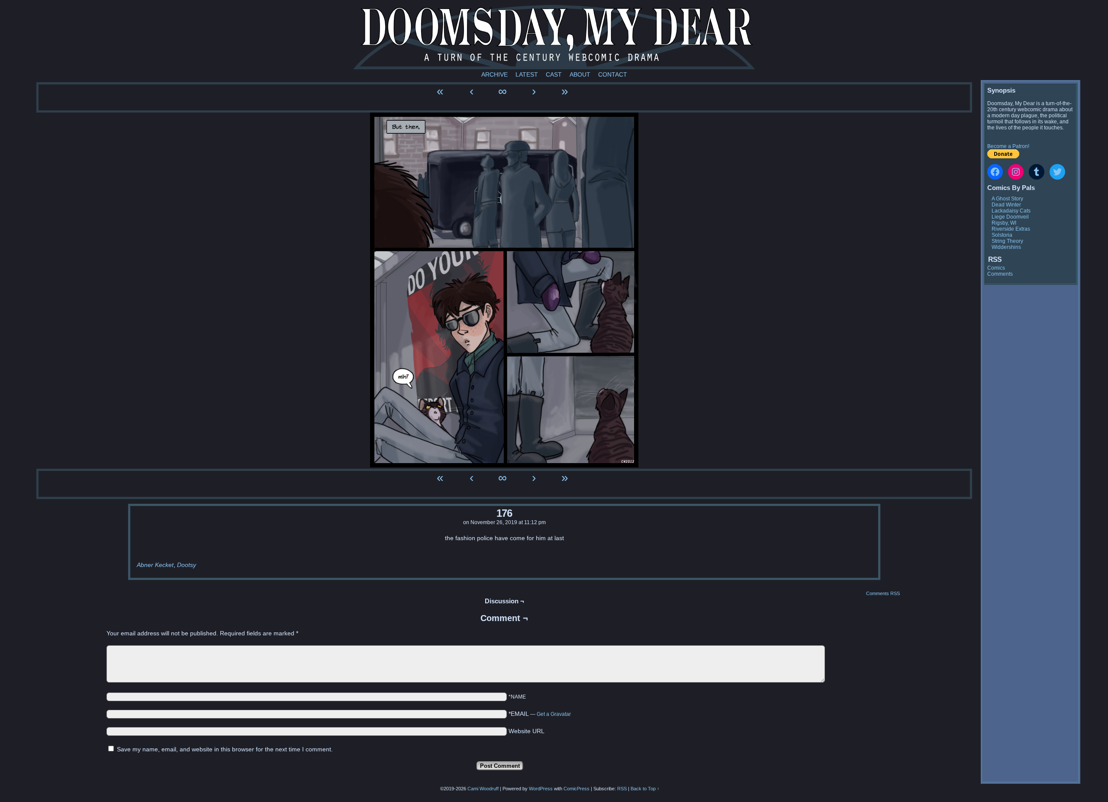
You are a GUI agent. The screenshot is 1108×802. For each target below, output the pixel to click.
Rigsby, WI (1004, 223)
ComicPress (576, 788)
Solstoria (1002, 235)
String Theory (1007, 241)
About (580, 74)
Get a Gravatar (554, 714)
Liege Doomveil (1010, 217)
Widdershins (1006, 247)
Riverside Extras (1011, 229)
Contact (612, 74)
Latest (526, 74)
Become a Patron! (1008, 146)
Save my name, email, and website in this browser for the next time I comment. (225, 749)
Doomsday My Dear (554, 36)
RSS (622, 788)
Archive (494, 74)
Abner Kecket (155, 564)
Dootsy (186, 564)
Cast (554, 74)
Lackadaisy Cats (1011, 211)
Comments (1000, 274)
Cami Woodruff (483, 788)
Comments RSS (883, 593)
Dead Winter (1006, 205)
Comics (996, 268)
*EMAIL (540, 713)
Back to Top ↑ (645, 788)
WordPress (541, 788)
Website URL (526, 731)
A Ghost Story (1007, 199)
